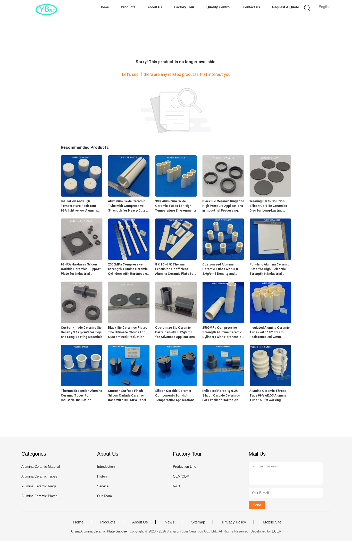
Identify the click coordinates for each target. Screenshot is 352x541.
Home (104, 7)
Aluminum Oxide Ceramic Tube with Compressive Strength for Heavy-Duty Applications (126, 206)
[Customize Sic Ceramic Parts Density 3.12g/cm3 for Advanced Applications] (176, 321)
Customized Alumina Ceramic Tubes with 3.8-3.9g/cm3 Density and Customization (220, 269)
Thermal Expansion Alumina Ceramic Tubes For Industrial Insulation (81, 395)
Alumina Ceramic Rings (38, 486)
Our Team (104, 496)
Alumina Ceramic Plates (39, 496)
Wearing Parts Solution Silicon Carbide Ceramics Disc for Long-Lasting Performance (268, 206)
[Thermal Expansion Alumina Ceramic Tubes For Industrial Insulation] (81, 384)
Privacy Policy (234, 522)
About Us (154, 7)
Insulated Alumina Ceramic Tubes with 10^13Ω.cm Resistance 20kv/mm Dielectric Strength (269, 332)
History (102, 476)
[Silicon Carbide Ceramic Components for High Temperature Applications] (176, 384)
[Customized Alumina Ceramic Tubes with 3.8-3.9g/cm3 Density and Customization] (223, 258)
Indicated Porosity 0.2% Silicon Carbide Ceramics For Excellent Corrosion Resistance (221, 395)
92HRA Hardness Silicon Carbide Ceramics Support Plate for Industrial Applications (81, 269)
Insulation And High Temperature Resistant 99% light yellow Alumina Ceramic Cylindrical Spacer (81, 206)
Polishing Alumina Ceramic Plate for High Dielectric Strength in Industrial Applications (269, 269)
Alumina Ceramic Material (40, 467)
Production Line (184, 467)
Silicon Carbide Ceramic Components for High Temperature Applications (175, 395)
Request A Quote (285, 7)
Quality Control (218, 7)
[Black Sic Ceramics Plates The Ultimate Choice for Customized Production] (128, 321)
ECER (276, 531)
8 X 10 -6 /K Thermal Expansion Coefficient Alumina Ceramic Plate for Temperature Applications (175, 269)
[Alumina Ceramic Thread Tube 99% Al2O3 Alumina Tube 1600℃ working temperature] (270, 384)
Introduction (106, 467)
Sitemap (198, 522)
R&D (176, 486)
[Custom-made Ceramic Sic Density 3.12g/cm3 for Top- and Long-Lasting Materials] (81, 321)
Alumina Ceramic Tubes (39, 476)
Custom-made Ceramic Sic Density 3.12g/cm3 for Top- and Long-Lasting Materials (81, 332)
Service (102, 486)
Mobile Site (272, 522)
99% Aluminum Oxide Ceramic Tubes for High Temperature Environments (176, 205)
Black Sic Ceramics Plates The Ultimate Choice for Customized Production (127, 332)
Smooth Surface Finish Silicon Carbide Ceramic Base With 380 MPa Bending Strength (128, 395)
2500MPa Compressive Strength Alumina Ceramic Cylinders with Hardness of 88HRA (128, 269)
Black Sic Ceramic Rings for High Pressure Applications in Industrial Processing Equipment (223, 206)
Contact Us (251, 7)
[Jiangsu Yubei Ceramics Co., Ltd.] (46, 9)
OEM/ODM (181, 476)
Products (128, 7)
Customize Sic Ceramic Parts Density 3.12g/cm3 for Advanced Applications (175, 332)
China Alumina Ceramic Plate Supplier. (100, 531)
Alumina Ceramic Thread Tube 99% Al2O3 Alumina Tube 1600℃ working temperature (267, 395)
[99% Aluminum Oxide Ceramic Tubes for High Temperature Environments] (176, 195)
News (169, 522)
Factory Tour (184, 7)
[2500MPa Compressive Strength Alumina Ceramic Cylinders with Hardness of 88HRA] (128, 258)
